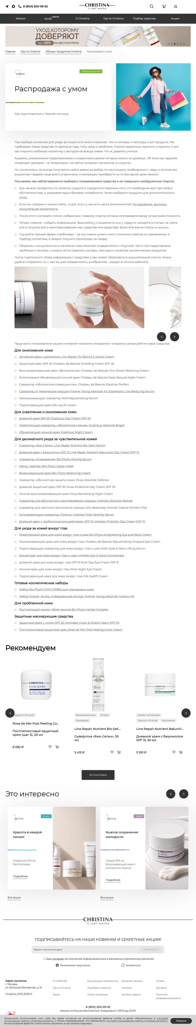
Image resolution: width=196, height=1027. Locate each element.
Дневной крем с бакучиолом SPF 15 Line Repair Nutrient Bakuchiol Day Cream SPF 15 (79, 452)
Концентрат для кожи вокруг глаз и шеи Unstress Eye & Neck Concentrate (71, 555)
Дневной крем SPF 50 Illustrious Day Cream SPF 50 (55, 418)
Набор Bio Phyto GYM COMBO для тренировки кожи (56, 589)
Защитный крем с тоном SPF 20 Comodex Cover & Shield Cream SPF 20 (69, 623)
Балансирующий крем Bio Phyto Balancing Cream (55, 473)
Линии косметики (97, 994)
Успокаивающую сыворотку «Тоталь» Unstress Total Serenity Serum (66, 514)
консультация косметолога (38, 209)
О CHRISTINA (60, 981)
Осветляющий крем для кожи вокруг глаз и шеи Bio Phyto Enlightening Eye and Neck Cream (85, 534)
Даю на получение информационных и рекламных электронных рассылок (100, 958)
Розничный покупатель (75, 965)
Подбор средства (144, 18)
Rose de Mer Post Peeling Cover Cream (36, 723)
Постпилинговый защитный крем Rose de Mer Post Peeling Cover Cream (70, 629)
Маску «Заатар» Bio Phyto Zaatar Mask (46, 466)
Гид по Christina (113, 18)
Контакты (127, 987)
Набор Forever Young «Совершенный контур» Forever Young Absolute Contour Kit (76, 596)
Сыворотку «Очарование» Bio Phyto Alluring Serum (55, 459)
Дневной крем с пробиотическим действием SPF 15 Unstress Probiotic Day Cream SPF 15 (82, 521)
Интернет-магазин (132, 981)
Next (174, 336)
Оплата (160, 981)
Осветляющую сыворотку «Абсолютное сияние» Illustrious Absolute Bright (72, 425)
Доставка (161, 987)
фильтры (160, 204)
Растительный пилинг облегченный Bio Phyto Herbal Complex (63, 609)
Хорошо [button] (181, 1020)
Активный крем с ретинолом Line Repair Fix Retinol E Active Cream (66, 357)
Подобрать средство (99, 987)
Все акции (14, 897)
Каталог (21, 18)
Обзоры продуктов (91, 71)
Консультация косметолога (102, 981)
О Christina (82, 18)
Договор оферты (131, 994)
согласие (58, 958)
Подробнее (20, 876)
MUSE (51, 18)
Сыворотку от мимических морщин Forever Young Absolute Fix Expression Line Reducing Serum (86, 391)
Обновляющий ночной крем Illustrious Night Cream (56, 432)
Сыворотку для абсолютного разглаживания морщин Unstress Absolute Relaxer (76, 501)
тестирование (142, 204)
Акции (175, 18)
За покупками (98, 774)
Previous (161, 336)
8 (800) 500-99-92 (98, 1007)
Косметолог (133, 965)
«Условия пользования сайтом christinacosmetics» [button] (137, 1020)
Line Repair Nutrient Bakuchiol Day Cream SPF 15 (160, 729)
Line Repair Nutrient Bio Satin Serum (98, 729)
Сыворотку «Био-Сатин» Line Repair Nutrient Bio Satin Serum (62, 445)
